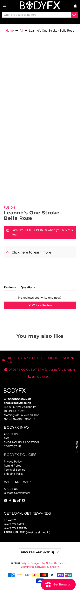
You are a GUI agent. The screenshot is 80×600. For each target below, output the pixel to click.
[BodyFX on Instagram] (14, 501)
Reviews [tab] (10, 288)
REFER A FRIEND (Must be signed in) (27, 532)
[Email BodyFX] (5, 501)
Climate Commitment (17, 492)
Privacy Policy (13, 461)
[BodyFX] (40, 6)
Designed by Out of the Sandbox (50, 563)
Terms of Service (14, 469)
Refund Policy (12, 465)
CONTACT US (13, 446)
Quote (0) (77, 447)
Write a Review (47, 306)
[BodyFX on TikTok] (19, 501)
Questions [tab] (28, 288)
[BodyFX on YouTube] (23, 501)
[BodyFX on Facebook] (10, 501)
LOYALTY (10, 520)
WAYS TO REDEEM (15, 528)
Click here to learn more (31, 252)
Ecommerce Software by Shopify (40, 566)
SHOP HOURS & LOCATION (21, 442)
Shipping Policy (13, 473)
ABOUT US (11, 434)
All (21, 30)
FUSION (9, 207)
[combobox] (36, 15)
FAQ (6, 438)
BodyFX (25, 563)
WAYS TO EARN (14, 524)
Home (10, 30)
